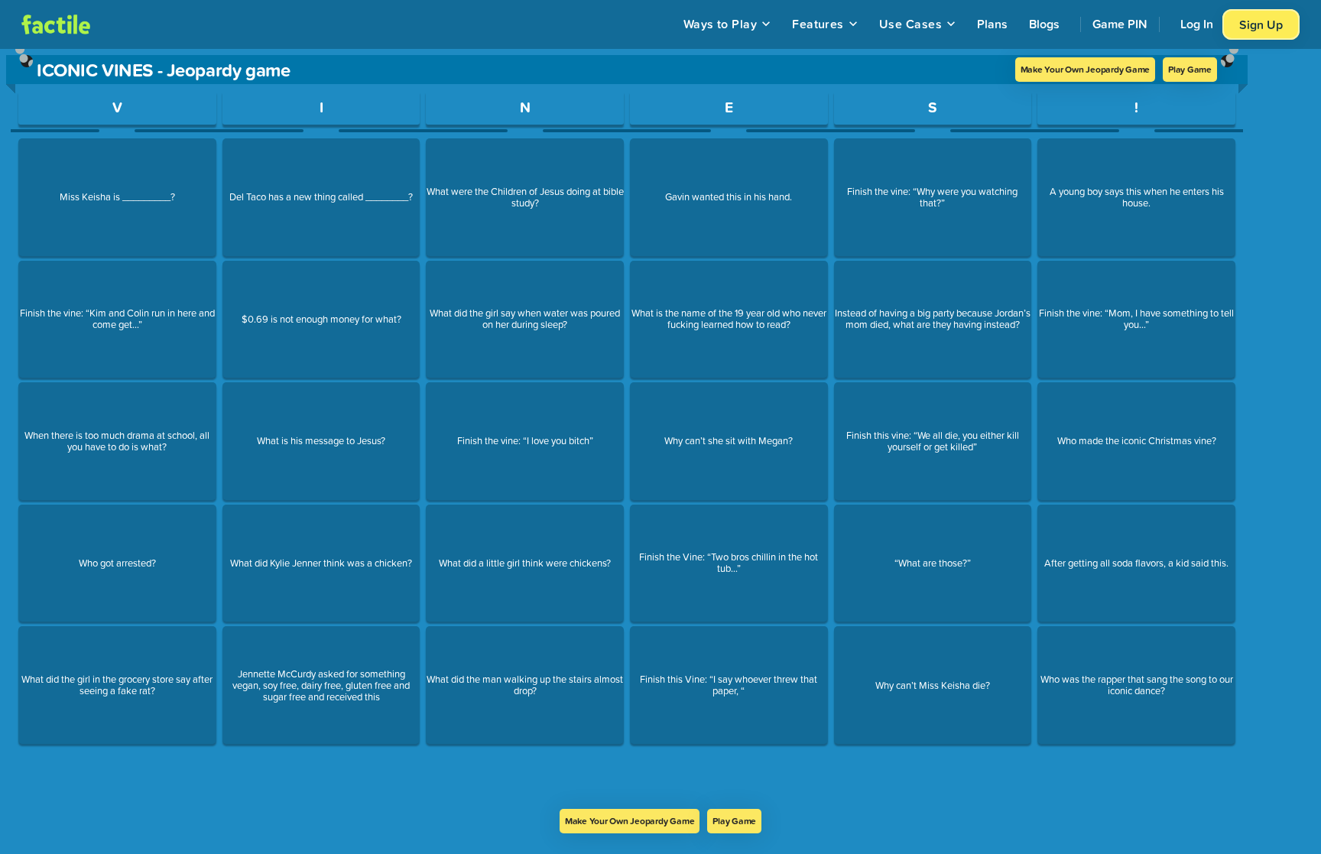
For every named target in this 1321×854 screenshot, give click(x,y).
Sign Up (1261, 24)
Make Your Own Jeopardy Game (1086, 69)
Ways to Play (720, 23)
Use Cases (910, 23)
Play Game (1190, 69)
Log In (1196, 23)
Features (818, 23)
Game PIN (1119, 23)
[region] (627, 429)
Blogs (1044, 23)
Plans (992, 23)
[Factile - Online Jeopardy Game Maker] (55, 24)
